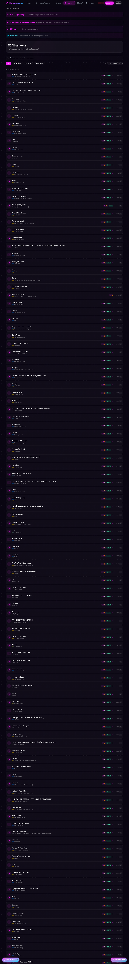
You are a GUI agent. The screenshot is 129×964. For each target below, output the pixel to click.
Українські (17, 63)
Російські (28, 63)
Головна (8, 8)
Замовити (109, 3)
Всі (8, 63)
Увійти (118, 3)
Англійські (39, 63)
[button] (64, 75)
